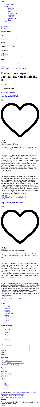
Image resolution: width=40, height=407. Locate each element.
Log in (17, 364)
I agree (3, 405)
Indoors (5, 54)
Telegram (33, 392)
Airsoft (10, 11)
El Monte (5, 26)
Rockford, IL (4, 92)
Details (3, 198)
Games (6, 6)
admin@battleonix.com (23, 392)
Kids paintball (12, 18)
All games (7, 306)
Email (2, 377)
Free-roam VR (12, 13)
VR (5, 322)
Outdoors (6, 56)
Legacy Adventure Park (12, 202)
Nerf (9, 20)
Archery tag (11, 15)
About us (3, 399)
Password (3, 362)
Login (2, 360)
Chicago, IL (12, 92)
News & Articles (9, 5)
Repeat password (6, 375)
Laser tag (11, 8)
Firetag (6, 315)
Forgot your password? (7, 364)
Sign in (3, 379)
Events (6, 23)
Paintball (10, 10)
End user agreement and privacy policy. (12, 397)
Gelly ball (11, 16)
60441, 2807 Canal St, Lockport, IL (12, 298)
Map (5, 21)
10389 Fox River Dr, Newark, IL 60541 (14, 197)
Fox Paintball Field (10, 96)
